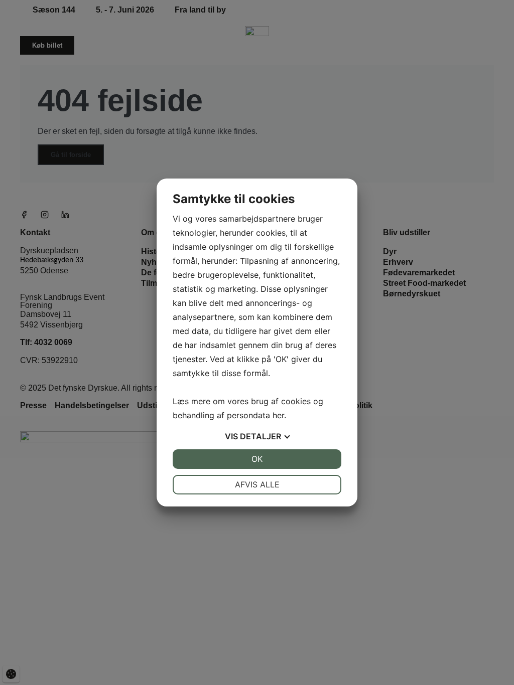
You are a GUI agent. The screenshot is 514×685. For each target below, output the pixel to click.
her (278, 415)
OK (257, 459)
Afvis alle (257, 484)
